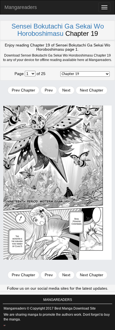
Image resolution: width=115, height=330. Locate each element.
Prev (49, 90)
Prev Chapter (23, 90)
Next (66, 90)
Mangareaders (20, 7)
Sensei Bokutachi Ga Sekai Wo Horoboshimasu (57, 29)
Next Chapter (91, 90)
